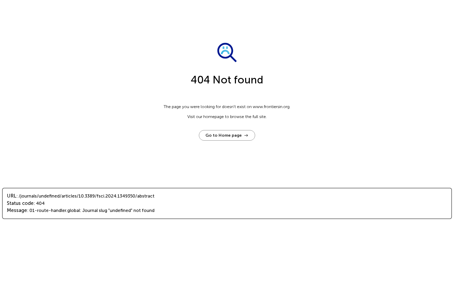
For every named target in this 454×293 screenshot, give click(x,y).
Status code (20, 203)
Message (17, 210)
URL (11, 196)
